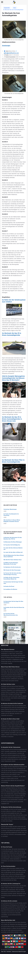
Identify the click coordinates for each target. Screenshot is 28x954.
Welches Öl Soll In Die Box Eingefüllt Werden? (13, 785)
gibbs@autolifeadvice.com (11, 53)
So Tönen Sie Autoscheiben (8, 866)
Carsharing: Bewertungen (10, 509)
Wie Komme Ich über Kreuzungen (12, 570)
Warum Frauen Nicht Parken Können (10, 666)
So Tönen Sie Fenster (6, 847)
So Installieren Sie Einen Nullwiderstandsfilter (12, 764)
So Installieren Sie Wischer (10, 589)
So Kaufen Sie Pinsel (9, 586)
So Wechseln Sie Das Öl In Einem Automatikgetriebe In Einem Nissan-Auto (12, 419)
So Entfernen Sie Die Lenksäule (9, 901)
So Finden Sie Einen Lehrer (8, 684)
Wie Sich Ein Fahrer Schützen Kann (13, 559)
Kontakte (9, 951)
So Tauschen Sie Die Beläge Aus (12, 544)
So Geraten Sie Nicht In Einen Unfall (10, 718)
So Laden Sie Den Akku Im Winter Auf (13, 552)
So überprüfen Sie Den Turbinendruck (10, 747)
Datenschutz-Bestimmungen (19, 951)
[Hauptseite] (14, 2)
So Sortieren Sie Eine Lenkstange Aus (10, 883)
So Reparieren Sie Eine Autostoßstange (11, 807)
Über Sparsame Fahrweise (7, 649)
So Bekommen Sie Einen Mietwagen (13, 542)
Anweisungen (6, 45)
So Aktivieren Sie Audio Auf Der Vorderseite (12, 703)
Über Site (3, 951)
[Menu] (2, 2)
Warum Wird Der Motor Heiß (8, 920)
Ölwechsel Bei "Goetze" (7, 824)
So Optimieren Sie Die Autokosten (12, 567)
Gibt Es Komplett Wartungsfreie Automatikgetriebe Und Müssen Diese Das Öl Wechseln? (13, 378)
